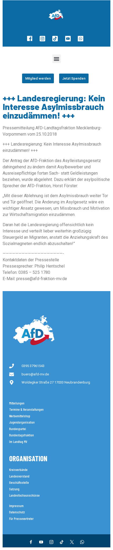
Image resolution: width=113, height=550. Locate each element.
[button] (56, 58)
